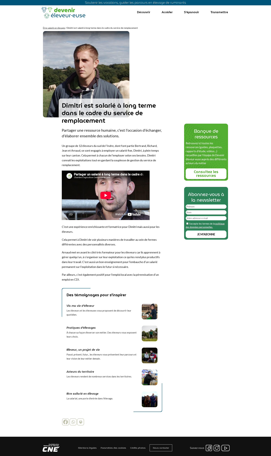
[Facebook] (65, 421)
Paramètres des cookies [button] (113, 448)
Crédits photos (138, 448)
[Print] (80, 421)
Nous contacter (161, 448)
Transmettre (219, 12)
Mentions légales (87, 448)
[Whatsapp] (73, 421)
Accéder (167, 12)
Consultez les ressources (206, 174)
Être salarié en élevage (54, 28)
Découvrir (143, 12)
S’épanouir (191, 12)
